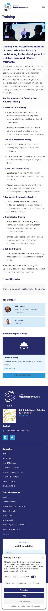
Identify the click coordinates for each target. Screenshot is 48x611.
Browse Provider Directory (13, 472)
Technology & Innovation (13, 525)
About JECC (8, 458)
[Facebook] (5, 437)
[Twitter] (12, 437)
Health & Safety (9, 511)
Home (5, 454)
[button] (43, 7)
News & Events (9, 481)
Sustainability (8, 520)
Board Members (9, 463)
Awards (6, 497)
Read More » (24, 416)
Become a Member (11, 477)
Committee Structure (11, 468)
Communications (10, 502)
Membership (8, 516)
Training (6, 534)
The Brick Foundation (11, 529)
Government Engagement (14, 506)
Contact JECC (9, 486)
